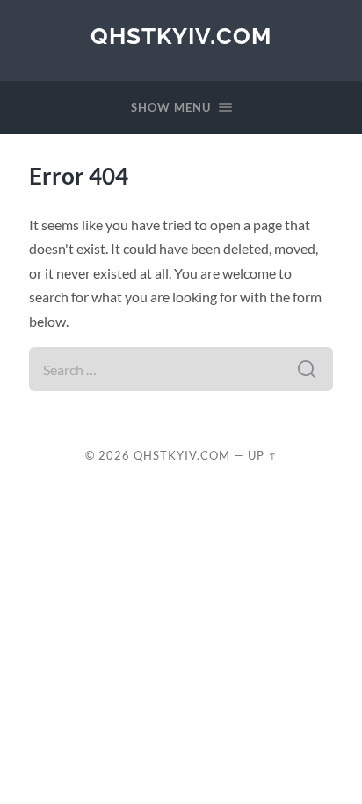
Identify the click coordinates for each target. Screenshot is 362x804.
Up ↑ (263, 455)
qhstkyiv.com (181, 35)
